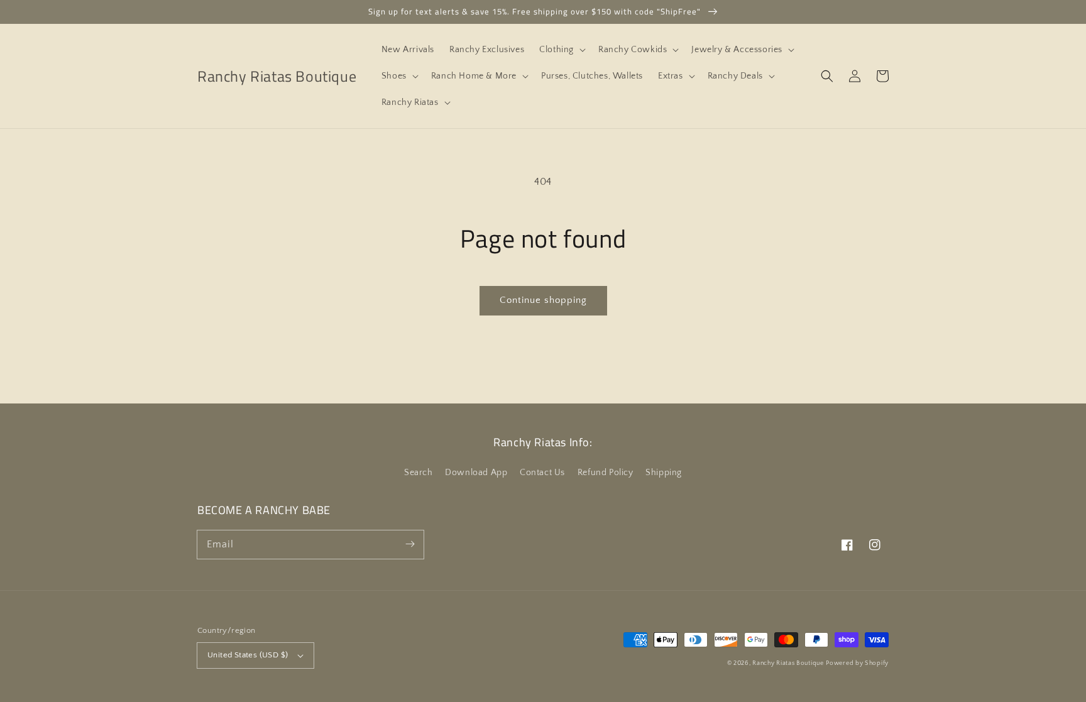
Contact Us (542, 473)
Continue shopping (543, 300)
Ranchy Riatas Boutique (787, 663)
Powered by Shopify (857, 663)
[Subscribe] (410, 544)
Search (418, 473)
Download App (476, 473)
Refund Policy (606, 473)
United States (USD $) (247, 654)
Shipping (663, 473)
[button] (561, 49)
